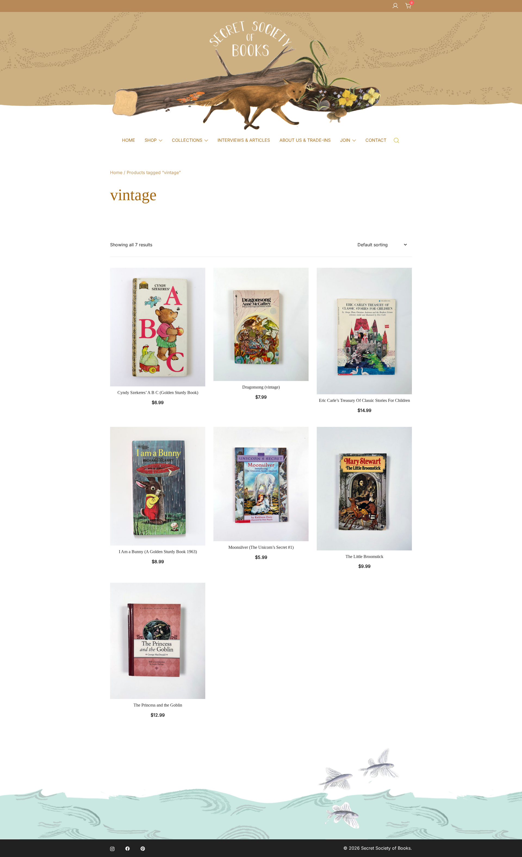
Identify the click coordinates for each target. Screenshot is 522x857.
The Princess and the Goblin (157, 705)
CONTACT (375, 140)
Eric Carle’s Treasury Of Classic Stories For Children (364, 400)
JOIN (345, 140)
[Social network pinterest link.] (143, 848)
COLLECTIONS (187, 140)
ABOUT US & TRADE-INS (305, 140)
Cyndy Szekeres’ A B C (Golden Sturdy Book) (157, 392)
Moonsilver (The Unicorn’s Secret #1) (261, 547)
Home (116, 172)
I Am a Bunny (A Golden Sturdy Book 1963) (158, 551)
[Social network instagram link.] (112, 848)
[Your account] (395, 6)
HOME (128, 140)
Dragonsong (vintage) (261, 387)
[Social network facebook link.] (127, 848)
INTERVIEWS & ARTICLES (243, 140)
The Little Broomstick (364, 556)
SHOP (151, 140)
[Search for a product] (396, 140)
